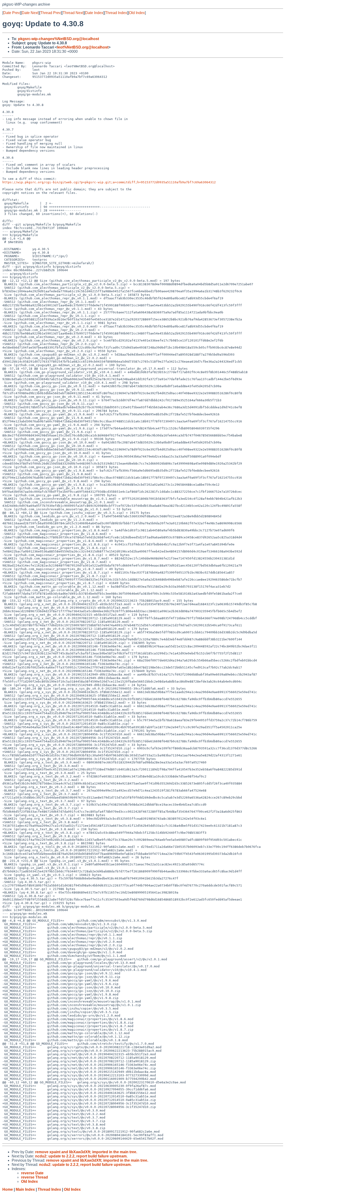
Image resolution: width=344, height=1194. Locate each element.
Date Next (30, 13)
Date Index (94, 13)
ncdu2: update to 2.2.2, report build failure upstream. (81, 1156)
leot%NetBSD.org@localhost (82, 47)
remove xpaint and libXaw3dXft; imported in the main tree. (86, 1152)
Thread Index (116, 13)
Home (7, 1189)
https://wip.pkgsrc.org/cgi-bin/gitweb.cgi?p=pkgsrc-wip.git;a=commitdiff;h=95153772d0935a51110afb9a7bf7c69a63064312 (109, 182)
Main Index (25, 1189)
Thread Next (73, 13)
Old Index (137, 13)
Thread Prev (50, 13)
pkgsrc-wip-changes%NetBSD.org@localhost (58, 39)
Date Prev (11, 13)
